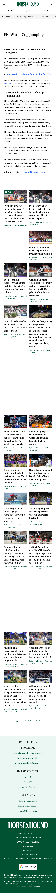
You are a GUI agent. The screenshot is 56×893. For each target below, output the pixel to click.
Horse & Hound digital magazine (28, 763)
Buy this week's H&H (28, 833)
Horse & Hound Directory (28, 806)
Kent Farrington (11, 83)
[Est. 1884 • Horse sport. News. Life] (28, 4)
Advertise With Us (28, 787)
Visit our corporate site (42, 877)
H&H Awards (44, 16)
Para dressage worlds (24, 16)
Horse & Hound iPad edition (28, 758)
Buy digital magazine (28, 842)
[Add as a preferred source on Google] (28, 867)
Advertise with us (28, 854)
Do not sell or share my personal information (28, 859)
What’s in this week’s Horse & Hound (28, 753)
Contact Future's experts (28, 838)
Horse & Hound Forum (28, 811)
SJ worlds (6, 16)
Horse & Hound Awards (28, 801)
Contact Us (28, 782)
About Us (28, 777)
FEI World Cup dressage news (35, 172)
